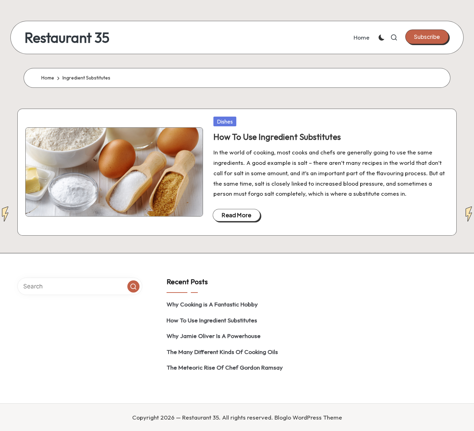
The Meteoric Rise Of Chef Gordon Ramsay (225, 367)
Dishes (225, 121)
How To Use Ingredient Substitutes (277, 137)
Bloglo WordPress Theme (308, 417)
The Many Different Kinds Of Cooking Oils (222, 351)
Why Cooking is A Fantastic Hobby (212, 304)
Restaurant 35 (67, 37)
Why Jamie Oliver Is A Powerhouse (214, 335)
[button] (427, 36)
